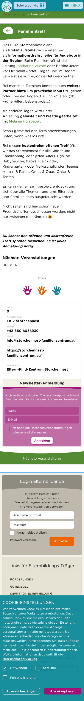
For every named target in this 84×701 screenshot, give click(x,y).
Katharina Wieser (31, 66)
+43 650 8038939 (23, 331)
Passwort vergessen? (23, 539)
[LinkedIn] (56, 290)
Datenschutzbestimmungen (51, 428)
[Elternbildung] (6, 6)
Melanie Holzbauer (24, 121)
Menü (75, 5)
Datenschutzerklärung (20, 659)
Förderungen (21, 579)
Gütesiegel (19, 586)
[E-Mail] (27, 290)
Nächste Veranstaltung (42, 458)
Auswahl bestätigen (21, 691)
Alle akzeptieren (62, 691)
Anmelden (42, 440)
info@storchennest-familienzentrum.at (41, 340)
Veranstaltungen (15, 14)
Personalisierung (23, 677)
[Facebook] (42, 290)
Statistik (49, 668)
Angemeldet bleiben (32, 532)
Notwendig (18, 668)
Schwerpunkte (27, 5)
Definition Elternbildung (31, 593)
